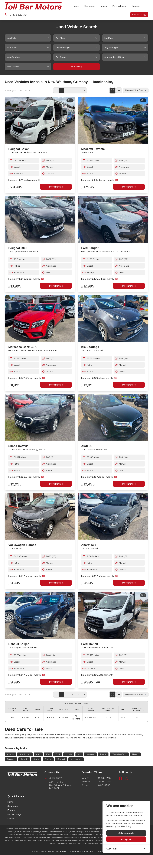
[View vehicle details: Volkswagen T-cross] (40, 516)
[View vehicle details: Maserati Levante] (113, 120)
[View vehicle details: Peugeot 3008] (40, 219)
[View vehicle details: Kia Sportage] (113, 318)
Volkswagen (76, 759)
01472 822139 (55, 778)
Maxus (103, 754)
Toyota (48, 759)
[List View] (119, 90)
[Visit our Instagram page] (126, 778)
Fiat (48, 754)
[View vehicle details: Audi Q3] (113, 417)
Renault (24, 759)
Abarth (10, 754)
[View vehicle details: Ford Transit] (113, 615)
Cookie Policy (76, 851)
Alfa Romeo (25, 754)
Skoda (36, 759)
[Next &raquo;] (84, 90)
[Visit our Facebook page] (120, 778)
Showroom (12, 806)
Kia (79, 754)
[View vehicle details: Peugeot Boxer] (40, 120)
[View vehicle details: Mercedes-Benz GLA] (40, 318)
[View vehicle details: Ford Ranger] (113, 219)
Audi (38, 754)
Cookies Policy (124, 826)
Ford (58, 754)
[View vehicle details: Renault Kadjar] (40, 615)
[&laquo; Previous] (56, 90)
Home (10, 801)
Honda (69, 754)
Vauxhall (61, 759)
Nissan (135, 754)
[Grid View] (112, 90)
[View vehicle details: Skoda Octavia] (40, 417)
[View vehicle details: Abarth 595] (113, 516)
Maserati (90, 754)
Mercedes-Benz (119, 754)
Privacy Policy (89, 851)
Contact (11, 818)
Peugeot (11, 759)
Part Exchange (14, 814)
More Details (56, 186)
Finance (11, 810)
